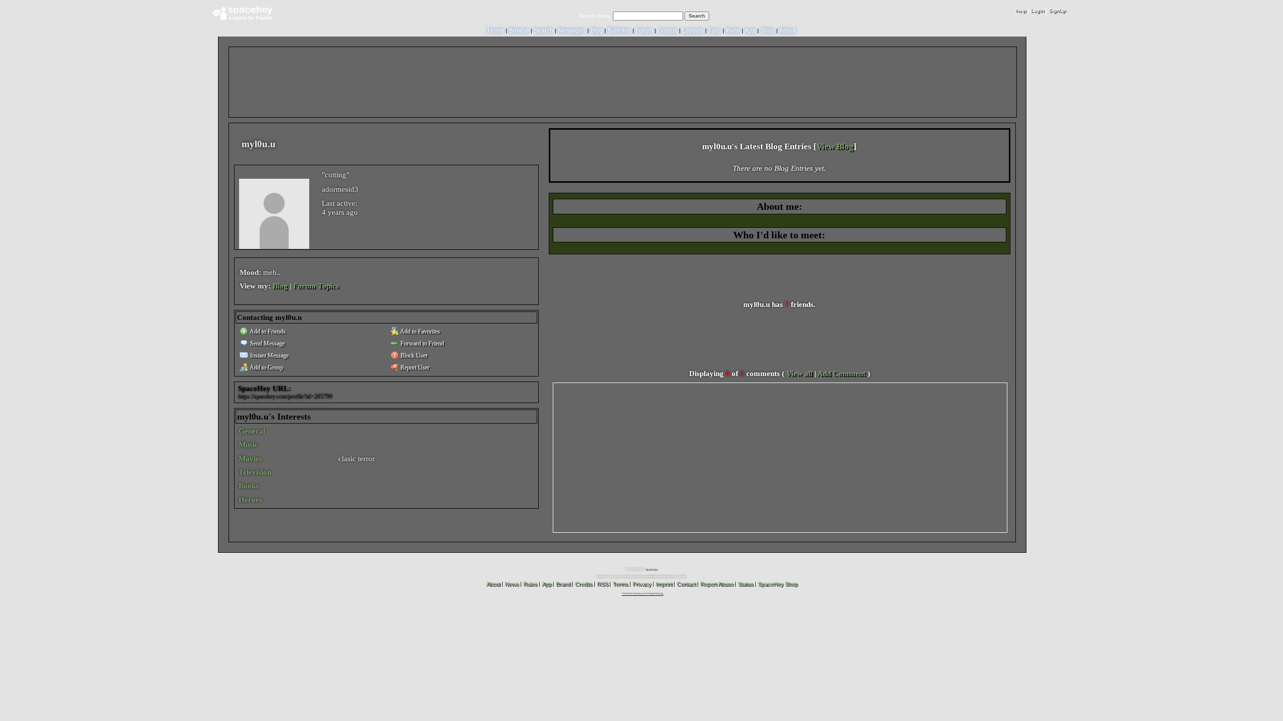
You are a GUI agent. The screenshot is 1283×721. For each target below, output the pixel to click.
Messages (572, 30)
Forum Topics (316, 286)
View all (799, 374)
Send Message (267, 343)
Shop (767, 30)
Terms (620, 584)
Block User (413, 355)
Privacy (641, 584)
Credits (583, 584)
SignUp (1056, 10)
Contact (686, 584)
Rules (530, 584)
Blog (596, 30)
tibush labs (651, 569)
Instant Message (269, 355)
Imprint (664, 584)
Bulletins (619, 30)
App (750, 30)
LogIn (1037, 10)
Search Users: (595, 16)
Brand (563, 584)
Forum (644, 30)
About (787, 30)
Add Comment (841, 374)
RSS (602, 584)
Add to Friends (267, 331)
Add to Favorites (419, 331)
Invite (733, 30)
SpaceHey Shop (777, 584)
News (512, 584)
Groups (668, 30)
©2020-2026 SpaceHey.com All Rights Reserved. (642, 593)
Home (496, 30)
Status (745, 584)
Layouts (693, 30)
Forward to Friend (421, 343)
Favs (714, 30)
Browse (519, 30)
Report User (414, 367)
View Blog (834, 146)
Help (1020, 10)
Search (697, 16)
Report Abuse (716, 584)
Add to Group (266, 367)
